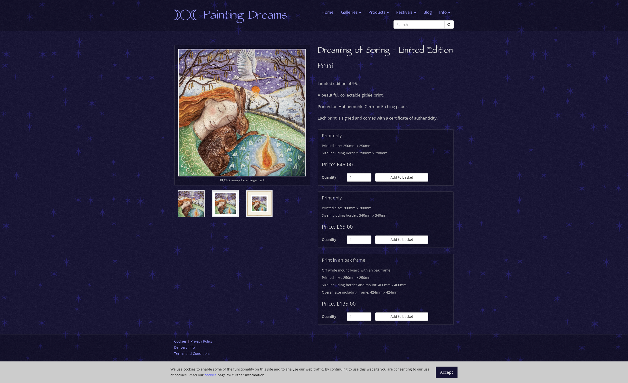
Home (328, 12)
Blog (427, 12)
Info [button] (443, 12)
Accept (446, 372)
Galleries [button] (350, 12)
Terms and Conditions (192, 353)
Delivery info (184, 347)
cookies (211, 375)
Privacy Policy (201, 341)
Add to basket (402, 177)
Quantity (329, 177)
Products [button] (377, 12)
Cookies (180, 341)
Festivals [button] (405, 12)
